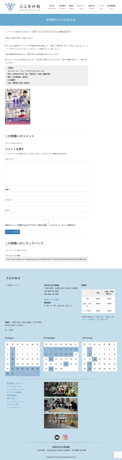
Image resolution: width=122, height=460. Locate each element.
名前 (7, 189)
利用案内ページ (94, 319)
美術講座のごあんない (15, 383)
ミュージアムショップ (15, 389)
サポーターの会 (12, 404)
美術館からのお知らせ (22, 32)
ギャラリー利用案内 (14, 392)
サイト (7, 210)
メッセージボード (13, 407)
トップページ (9, 32)
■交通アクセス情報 (51, 300)
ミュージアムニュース (15, 401)
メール (8, 200)
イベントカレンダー (14, 386)
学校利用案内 (12, 395)
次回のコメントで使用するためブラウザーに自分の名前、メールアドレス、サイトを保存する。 (41, 225)
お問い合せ (11, 398)
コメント (9, 159)
